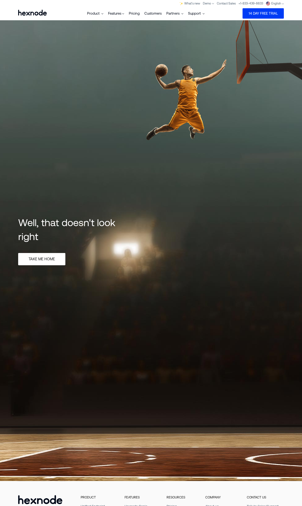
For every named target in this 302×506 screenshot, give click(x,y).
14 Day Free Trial (263, 13)
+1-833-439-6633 (251, 3)
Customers (153, 13)
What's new (192, 3)
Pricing (134, 13)
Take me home (42, 259)
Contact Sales (226, 3)
